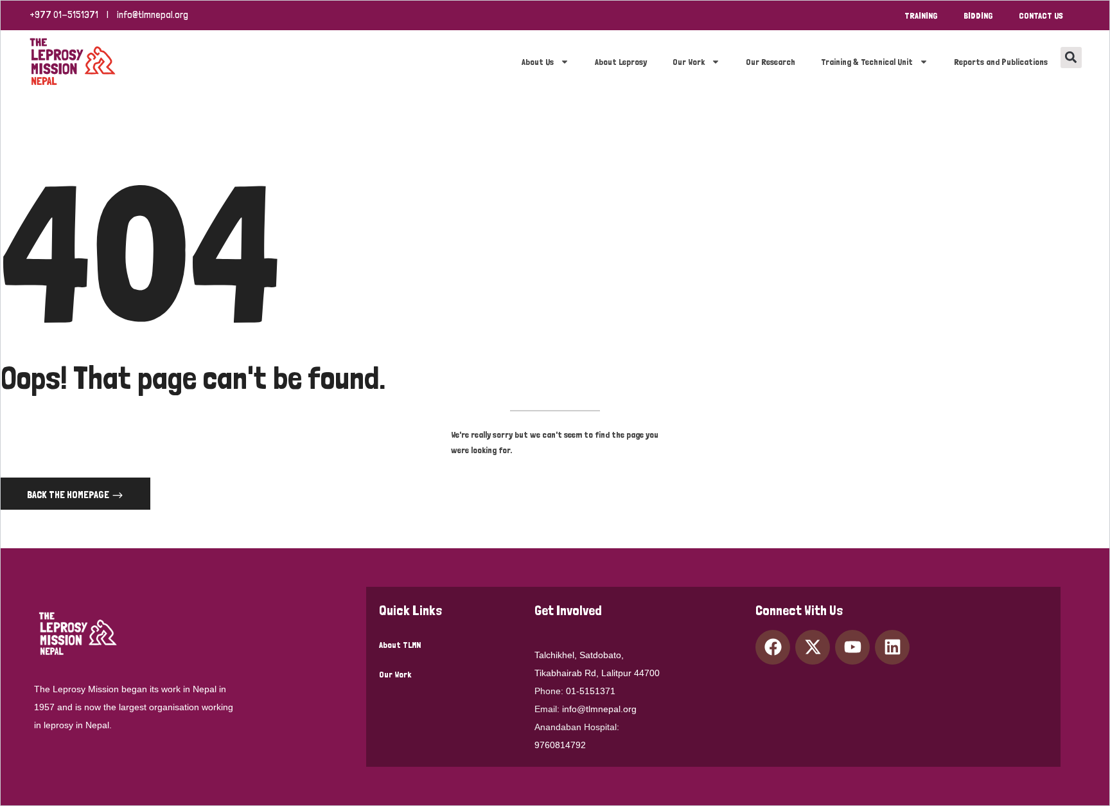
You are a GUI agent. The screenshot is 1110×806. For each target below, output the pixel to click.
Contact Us (1041, 15)
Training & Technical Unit (867, 62)
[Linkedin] (892, 647)
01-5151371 (590, 691)
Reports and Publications (1001, 62)
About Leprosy (621, 62)
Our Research (770, 62)
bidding (978, 15)
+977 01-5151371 (64, 15)
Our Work (689, 62)
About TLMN (400, 645)
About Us (538, 62)
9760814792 (560, 745)
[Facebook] (772, 647)
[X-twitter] (812, 647)
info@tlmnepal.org (152, 15)
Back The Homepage (69, 494)
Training (921, 15)
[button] (1071, 57)
